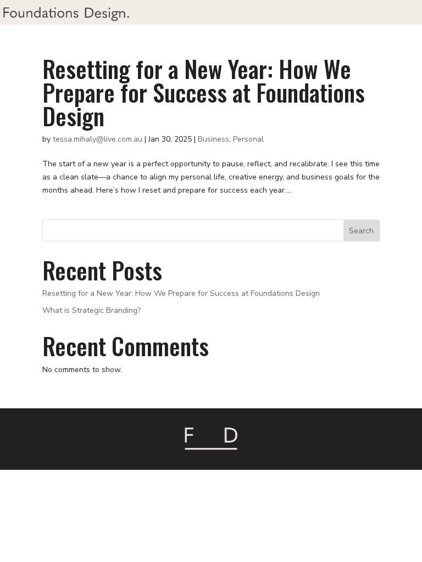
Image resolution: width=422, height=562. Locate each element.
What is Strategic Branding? (91, 310)
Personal (248, 139)
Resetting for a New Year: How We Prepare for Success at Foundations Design (203, 92)
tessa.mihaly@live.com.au (97, 139)
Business (213, 139)
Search (361, 231)
